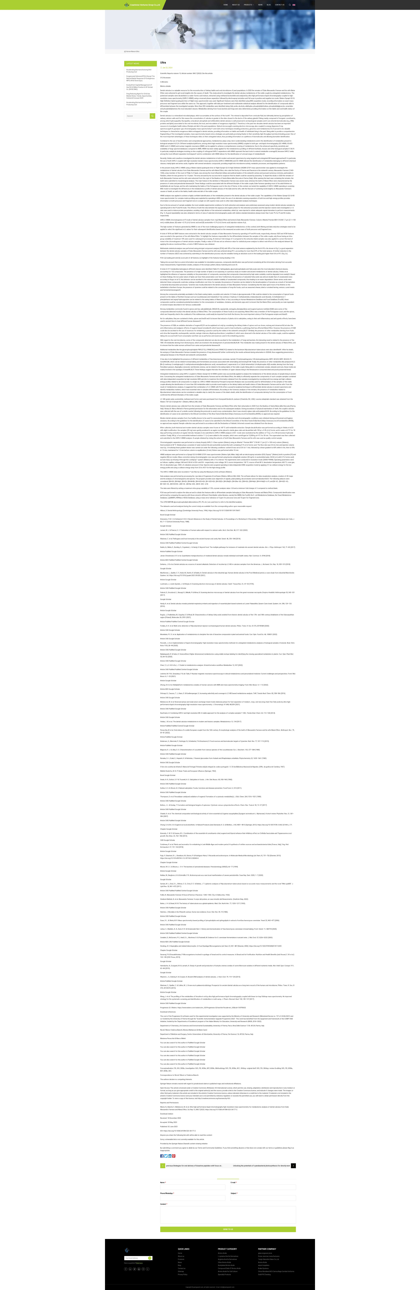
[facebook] (125, 1269)
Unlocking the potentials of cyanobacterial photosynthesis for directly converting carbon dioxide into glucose (259, 1166)
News (260, 5)
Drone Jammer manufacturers (268, 1256)
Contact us (279, 5)
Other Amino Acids (224, 1262)
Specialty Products (224, 1274)
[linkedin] (130, 1269)
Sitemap (181, 1271)
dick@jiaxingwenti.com (227, 1287)
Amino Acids (222, 1253)
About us (236, 5)
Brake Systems (263, 1268)
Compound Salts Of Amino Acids (229, 1268)
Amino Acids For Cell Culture (227, 1271)
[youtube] (139, 1269)
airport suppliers (263, 1265)
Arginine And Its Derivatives (227, 1259)
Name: (163, 1182)
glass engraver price (265, 1253)
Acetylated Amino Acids (226, 1265)
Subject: (234, 1193)
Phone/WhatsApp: (167, 1193)
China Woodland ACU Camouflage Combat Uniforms (276, 1271)
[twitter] (134, 1269)
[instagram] (143, 1269)
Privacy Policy (182, 1274)
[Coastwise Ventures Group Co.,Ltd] (135, 1250)
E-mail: (234, 1182)
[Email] (149, 1258)
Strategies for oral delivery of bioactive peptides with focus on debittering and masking (197, 1166)
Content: (163, 1204)
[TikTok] (147, 1269)
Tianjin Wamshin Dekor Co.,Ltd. (268, 1259)
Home (226, 5)
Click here (139, 1263)
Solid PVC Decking (264, 1274)
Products (248, 5)
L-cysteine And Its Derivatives (228, 1256)
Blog (269, 5)
